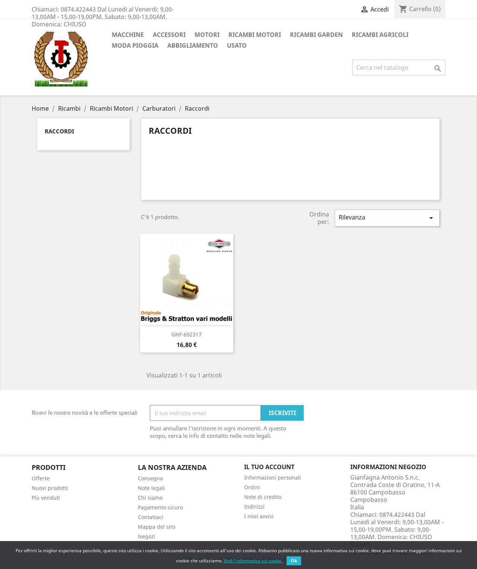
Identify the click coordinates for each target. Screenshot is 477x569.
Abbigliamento (192, 45)
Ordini (252, 487)
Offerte (41, 478)
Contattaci (150, 517)
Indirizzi (254, 506)
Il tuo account (269, 467)
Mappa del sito (156, 526)
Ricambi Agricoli (380, 35)
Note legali (151, 487)
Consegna (150, 478)
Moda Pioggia (135, 45)
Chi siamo (150, 497)
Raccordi (59, 131)
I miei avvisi (259, 516)
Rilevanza (387, 217)
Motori (207, 35)
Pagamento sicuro (160, 507)
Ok (294, 560)
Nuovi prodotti (50, 487)
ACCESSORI (169, 35)
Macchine (128, 35)
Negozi (146, 536)
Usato (237, 45)
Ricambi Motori (254, 35)
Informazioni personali (272, 477)
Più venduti (46, 497)
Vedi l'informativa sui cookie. (253, 560)
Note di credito (262, 496)
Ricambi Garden (316, 35)
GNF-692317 (186, 334)
